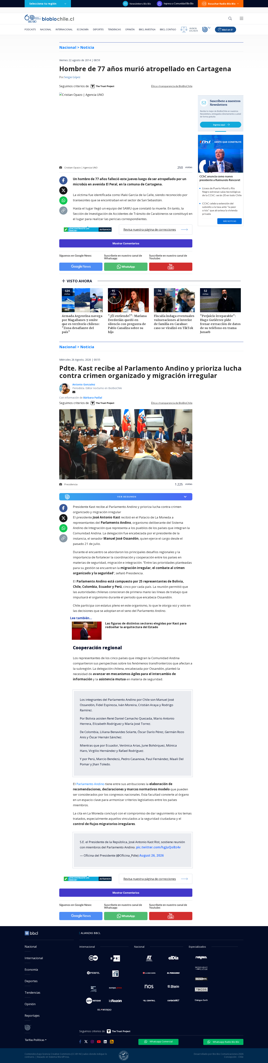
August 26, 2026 (151, 852)
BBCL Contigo (168, 29)
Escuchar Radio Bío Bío (222, 3)
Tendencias (114, 29)
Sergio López (72, 77)
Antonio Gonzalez (83, 384)
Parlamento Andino (90, 784)
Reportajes (32, 1013)
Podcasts (30, 29)
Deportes (98, 29)
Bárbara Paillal (92, 397)
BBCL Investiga (147, 29)
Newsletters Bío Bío (140, 3)
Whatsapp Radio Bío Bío (225, 1039)
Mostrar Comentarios (125, 243)
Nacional (45, 29)
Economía (83, 29)
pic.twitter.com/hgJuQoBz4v (158, 844)
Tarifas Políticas (34, 1037)
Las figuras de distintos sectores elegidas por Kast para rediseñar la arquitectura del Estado (146, 625)
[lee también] (87, 631)
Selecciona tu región (42, 3)
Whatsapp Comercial (161, 1038)
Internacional (64, 29)
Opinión (130, 29)
